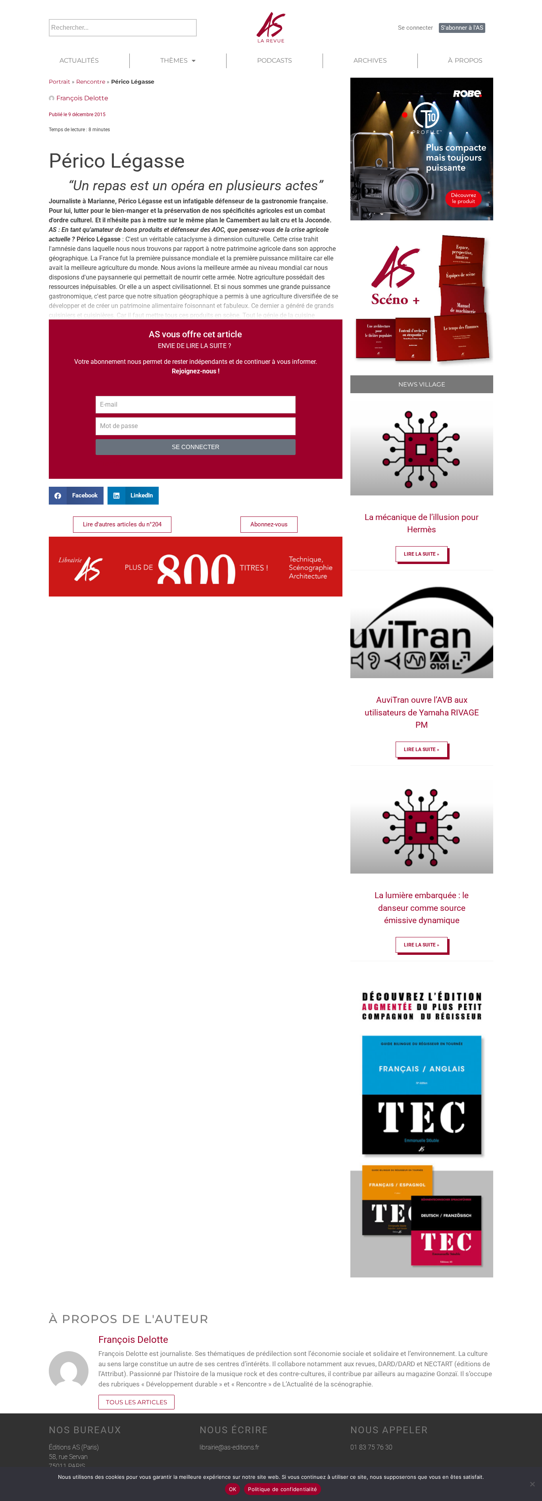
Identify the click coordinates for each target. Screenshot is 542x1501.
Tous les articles (136, 1402)
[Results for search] (123, 41)
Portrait (59, 81)
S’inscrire (108, 463)
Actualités (79, 60)
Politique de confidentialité (282, 1489)
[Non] (532, 1484)
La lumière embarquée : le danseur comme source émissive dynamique (422, 908)
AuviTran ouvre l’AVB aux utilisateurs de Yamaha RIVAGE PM (422, 712)
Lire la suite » (421, 554)
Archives (370, 60)
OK (232, 1489)
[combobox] (123, 27)
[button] (76, 496)
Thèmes (174, 60)
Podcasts (274, 60)
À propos (465, 60)
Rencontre (90, 81)
